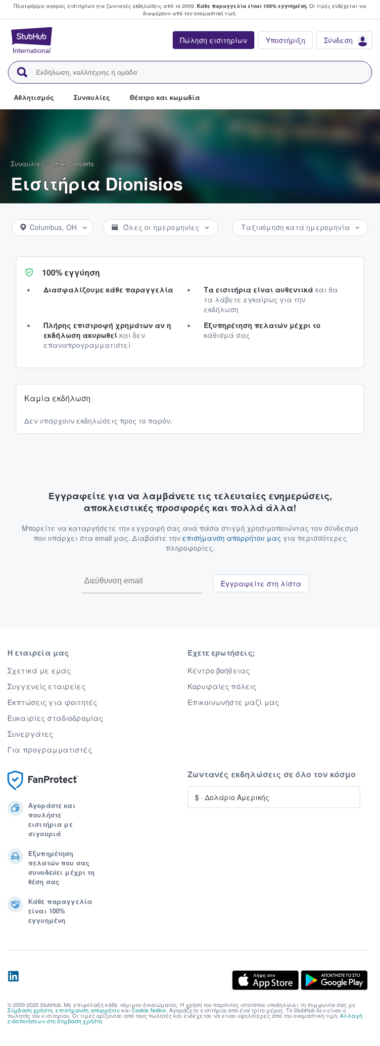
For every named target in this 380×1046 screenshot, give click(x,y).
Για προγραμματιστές (49, 750)
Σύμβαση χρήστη (29, 1010)
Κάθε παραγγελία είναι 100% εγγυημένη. (252, 5)
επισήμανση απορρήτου (87, 1010)
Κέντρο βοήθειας (219, 670)
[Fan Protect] (43, 780)
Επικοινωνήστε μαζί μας (233, 702)
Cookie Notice (149, 1010)
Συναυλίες (28, 163)
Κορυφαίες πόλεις (222, 686)
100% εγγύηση (71, 272)
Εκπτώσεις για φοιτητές (52, 702)
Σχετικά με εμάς (39, 670)
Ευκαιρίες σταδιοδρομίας (55, 718)
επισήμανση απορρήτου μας (231, 538)
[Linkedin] (13, 980)
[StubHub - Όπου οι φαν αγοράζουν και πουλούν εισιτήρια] (31, 40)
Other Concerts (72, 163)
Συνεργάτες (30, 734)
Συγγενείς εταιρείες (46, 686)
